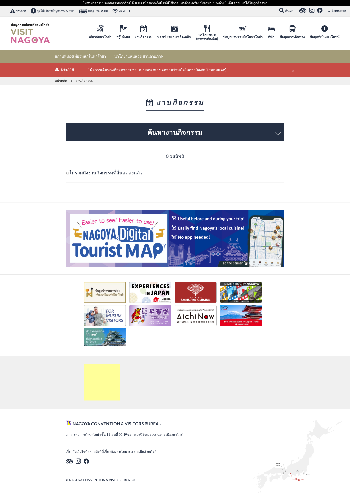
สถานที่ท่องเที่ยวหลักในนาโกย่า (80, 56)
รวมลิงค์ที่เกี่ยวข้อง (103, 451)
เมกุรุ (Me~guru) (98, 10)
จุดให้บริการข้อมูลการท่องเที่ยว (56, 10)
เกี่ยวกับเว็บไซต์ (77, 451)
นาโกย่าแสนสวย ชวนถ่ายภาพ (139, 56)
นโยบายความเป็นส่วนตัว (136, 451)
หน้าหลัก (61, 81)
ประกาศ (21, 10)
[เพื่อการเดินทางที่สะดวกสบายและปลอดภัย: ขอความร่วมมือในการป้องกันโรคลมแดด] (157, 70)
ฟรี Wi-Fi (124, 10)
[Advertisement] (102, 382)
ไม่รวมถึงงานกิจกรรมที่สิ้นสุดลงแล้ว (105, 172)
